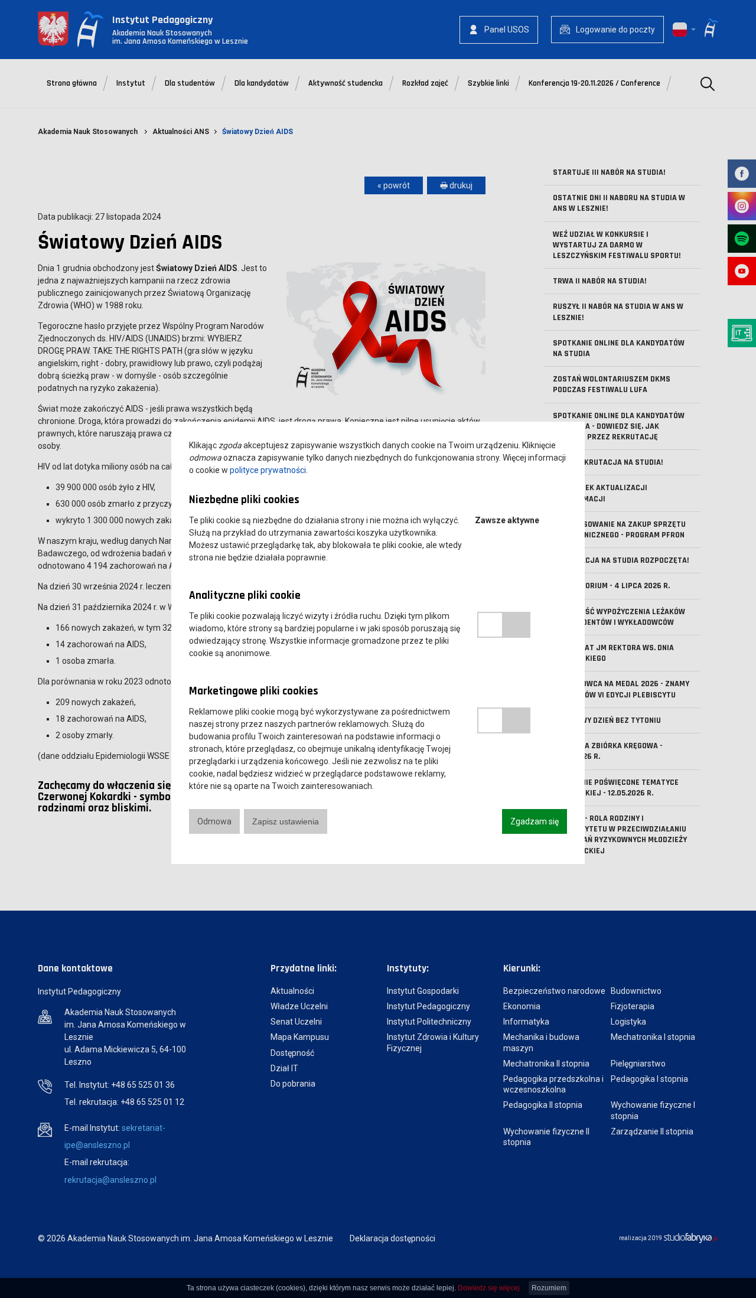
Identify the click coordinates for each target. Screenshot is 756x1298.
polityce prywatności (268, 470)
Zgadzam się (534, 821)
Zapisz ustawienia (285, 821)
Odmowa (214, 821)
